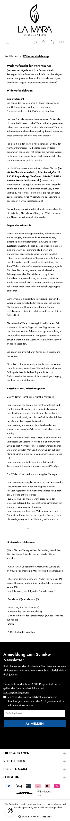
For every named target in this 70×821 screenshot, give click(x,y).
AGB (43, 701)
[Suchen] (35, 41)
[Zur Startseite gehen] (35, 20)
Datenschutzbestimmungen (37, 697)
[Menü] (7, 41)
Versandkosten (54, 804)
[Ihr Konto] (43, 41)
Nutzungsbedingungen (16, 692)
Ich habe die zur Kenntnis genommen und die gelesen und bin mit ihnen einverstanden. (36, 701)
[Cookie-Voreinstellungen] (10, 811)
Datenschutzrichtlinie (27, 688)
